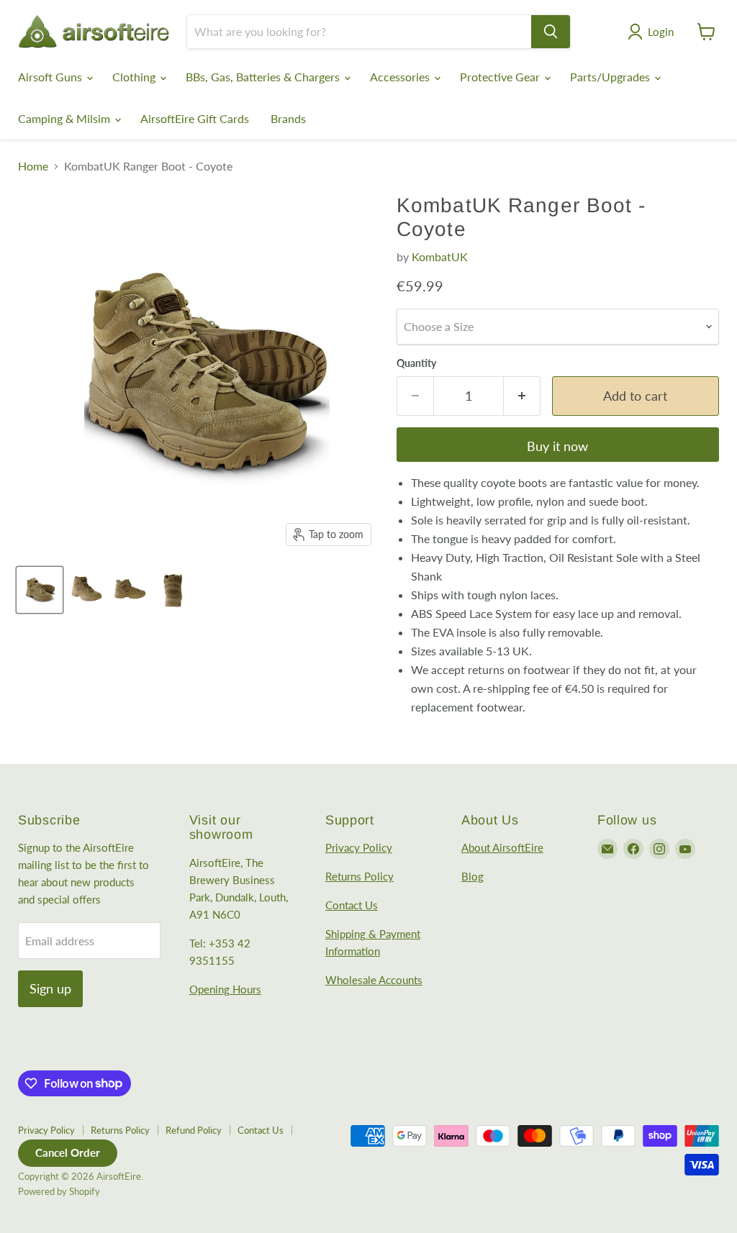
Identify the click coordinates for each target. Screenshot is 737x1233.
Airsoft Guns (51, 76)
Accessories (401, 76)
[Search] (550, 31)
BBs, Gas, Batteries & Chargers (264, 76)
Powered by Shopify (59, 1191)
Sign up (50, 988)
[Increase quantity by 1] (522, 396)
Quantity (416, 363)
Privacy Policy (358, 847)
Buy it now (557, 446)
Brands (288, 118)
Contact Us (351, 904)
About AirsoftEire (502, 847)
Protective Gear (501, 76)
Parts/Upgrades (611, 76)
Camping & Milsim (65, 118)
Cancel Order (67, 1152)
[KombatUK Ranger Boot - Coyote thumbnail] (40, 590)
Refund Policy (194, 1130)
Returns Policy (359, 876)
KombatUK (440, 256)
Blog (472, 876)
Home (33, 166)
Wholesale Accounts (373, 979)
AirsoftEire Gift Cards (194, 118)
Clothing (135, 76)
